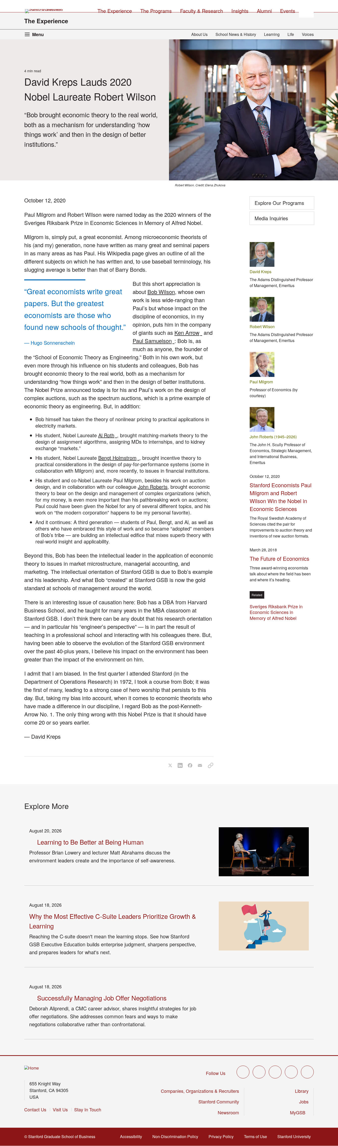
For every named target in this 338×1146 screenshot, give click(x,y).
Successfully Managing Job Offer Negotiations (102, 997)
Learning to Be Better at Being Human (90, 841)
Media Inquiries (271, 218)
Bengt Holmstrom (118, 457)
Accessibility (132, 1136)
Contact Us (35, 1109)
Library (302, 1091)
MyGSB (299, 1112)
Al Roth (107, 435)
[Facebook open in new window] (259, 1072)
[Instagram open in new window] (275, 1072)
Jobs (304, 1101)
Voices (308, 34)
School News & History (236, 34)
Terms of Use (257, 1136)
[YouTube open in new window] (291, 1072)
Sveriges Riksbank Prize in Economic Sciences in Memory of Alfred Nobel (276, 612)
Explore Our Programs (279, 202)
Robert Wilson (262, 326)
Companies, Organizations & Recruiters (200, 1091)
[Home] (31, 1068)
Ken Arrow (188, 332)
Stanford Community (218, 1101)
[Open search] (306, 10)
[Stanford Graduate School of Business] (44, 11)
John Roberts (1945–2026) (273, 436)
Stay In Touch (87, 1109)
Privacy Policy (223, 1136)
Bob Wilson (161, 291)
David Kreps (260, 271)
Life (291, 34)
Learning (272, 34)
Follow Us (215, 1073)
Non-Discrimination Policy (176, 1136)
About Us (199, 34)
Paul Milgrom (261, 382)
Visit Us (60, 1109)
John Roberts (153, 486)
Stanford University (295, 1136)
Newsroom (228, 1112)
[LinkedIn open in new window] (307, 1072)
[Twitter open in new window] (243, 1072)
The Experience (46, 21)
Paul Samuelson (153, 340)
